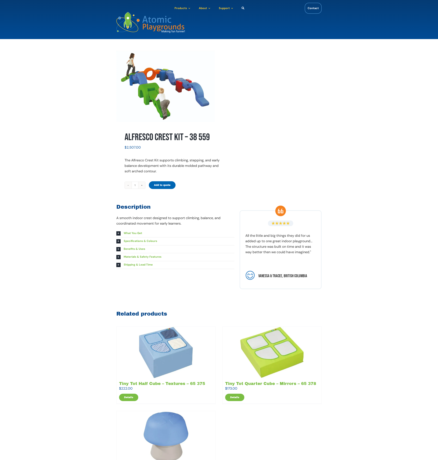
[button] (175, 233)
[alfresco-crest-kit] (165, 86)
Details (128, 397)
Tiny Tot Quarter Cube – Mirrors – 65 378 (270, 383)
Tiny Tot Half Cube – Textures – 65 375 (162, 383)
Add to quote (162, 185)
